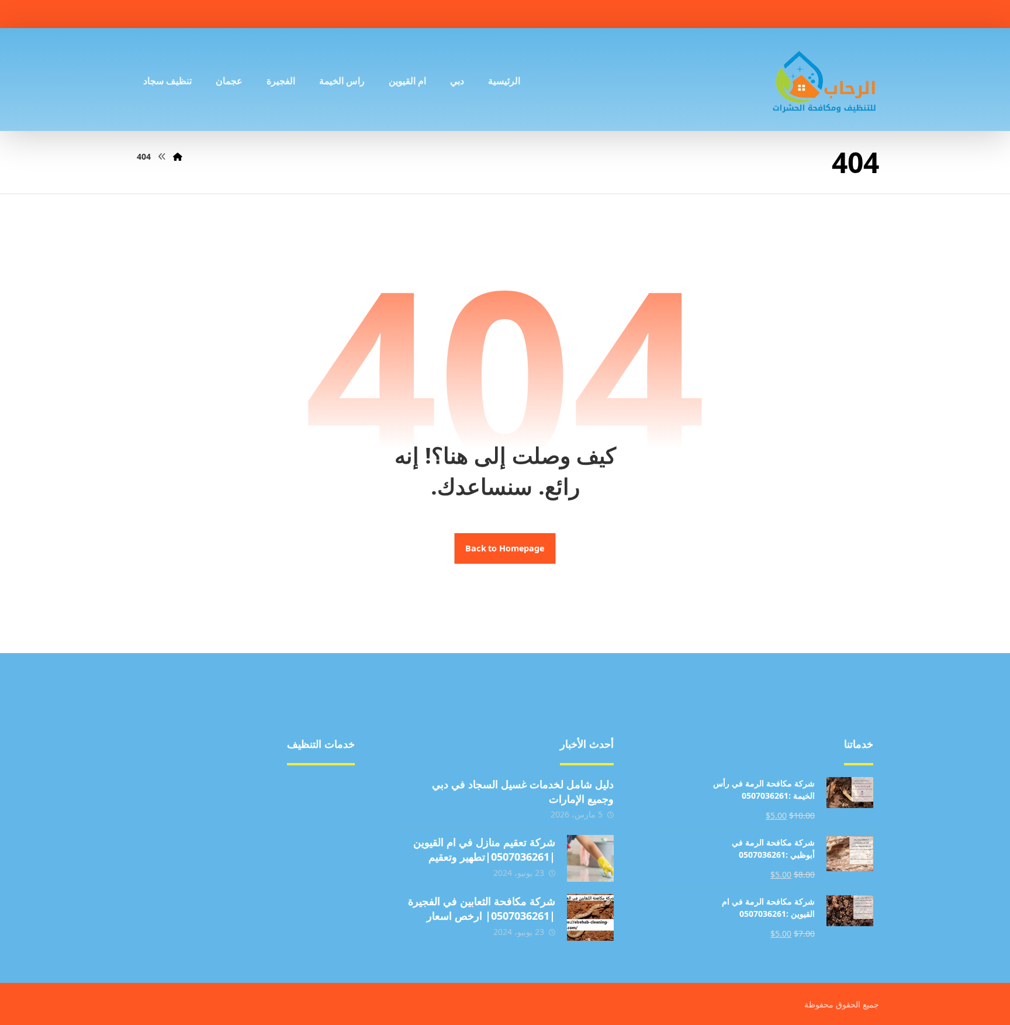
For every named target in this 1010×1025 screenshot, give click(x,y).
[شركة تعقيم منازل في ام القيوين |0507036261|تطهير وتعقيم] (590, 858)
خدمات (213, 842)
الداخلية (326, 861)
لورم (218, 880)
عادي (330, 842)
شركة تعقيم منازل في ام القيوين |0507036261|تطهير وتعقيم (484, 849)
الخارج (215, 861)
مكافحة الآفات (313, 786)
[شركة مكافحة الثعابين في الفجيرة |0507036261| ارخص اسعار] (590, 917)
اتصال (329, 880)
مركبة (215, 786)
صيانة (330, 823)
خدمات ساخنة (200, 917)
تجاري (215, 823)
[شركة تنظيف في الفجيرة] (824, 79)
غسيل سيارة (203, 805)
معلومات (323, 898)
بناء (334, 805)
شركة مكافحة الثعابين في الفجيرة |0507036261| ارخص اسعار (481, 908)
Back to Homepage (505, 548)
